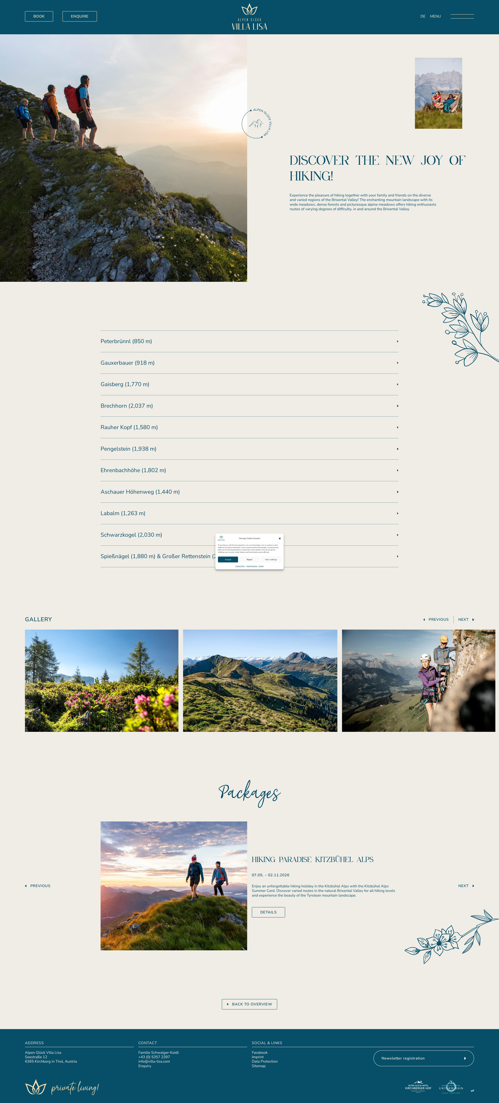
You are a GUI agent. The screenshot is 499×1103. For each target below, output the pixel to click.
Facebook (260, 1052)
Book (39, 16)
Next (463, 619)
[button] (279, 538)
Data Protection (251, 566)
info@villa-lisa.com (154, 1061)
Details (268, 912)
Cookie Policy (240, 566)
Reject (249, 559)
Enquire (79, 16)
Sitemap (259, 1065)
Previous (439, 619)
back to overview (252, 1004)
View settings (271, 559)
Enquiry (144, 1065)
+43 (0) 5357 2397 (154, 1056)
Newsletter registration (403, 1058)
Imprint (261, 566)
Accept (228, 559)
